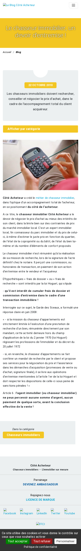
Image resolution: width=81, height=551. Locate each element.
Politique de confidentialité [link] (40, 546)
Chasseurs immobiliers (23, 435)
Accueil (7, 52)
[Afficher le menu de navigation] (73, 5)
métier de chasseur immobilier (55, 198)
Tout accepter (18, 541)
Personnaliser (65, 541)
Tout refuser (41, 541)
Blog (18, 52)
